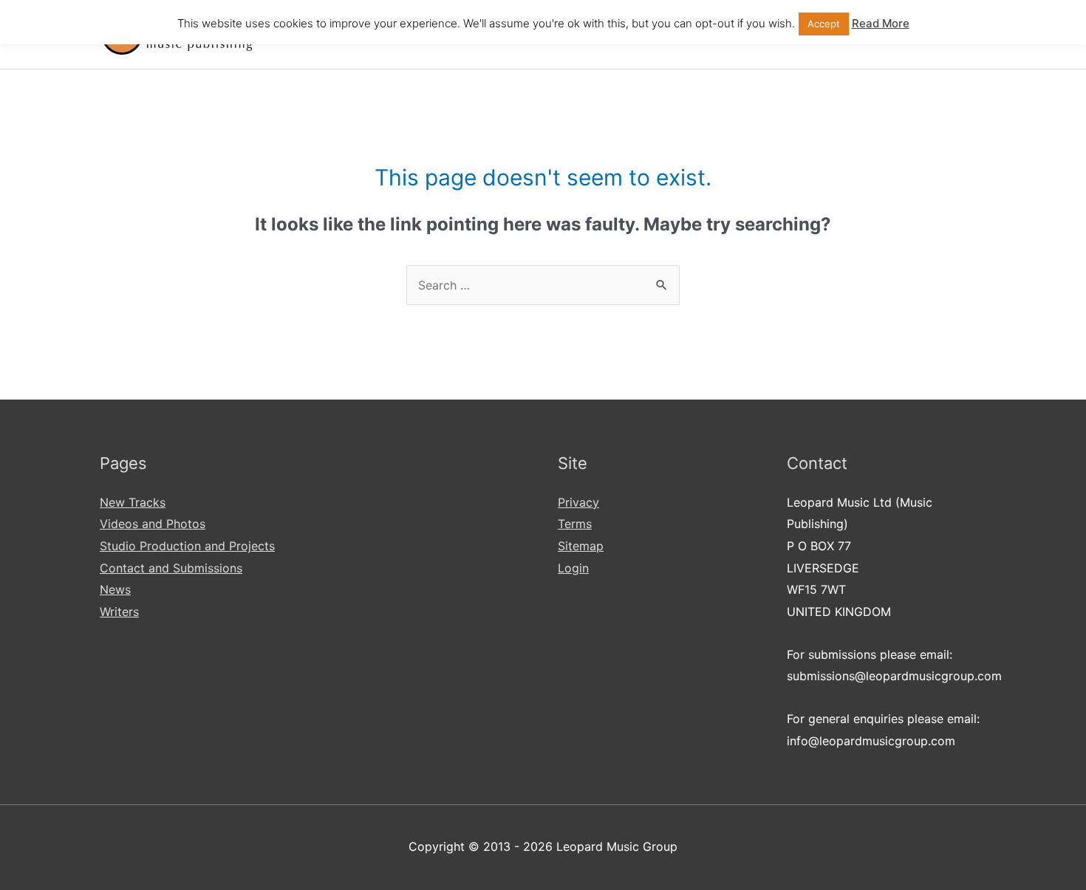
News (115, 589)
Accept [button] (823, 24)
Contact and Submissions (171, 568)
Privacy (578, 502)
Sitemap (581, 545)
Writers (119, 611)
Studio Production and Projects (187, 545)
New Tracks (132, 502)
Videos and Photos (152, 523)
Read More (880, 23)
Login (573, 568)
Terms (575, 523)
